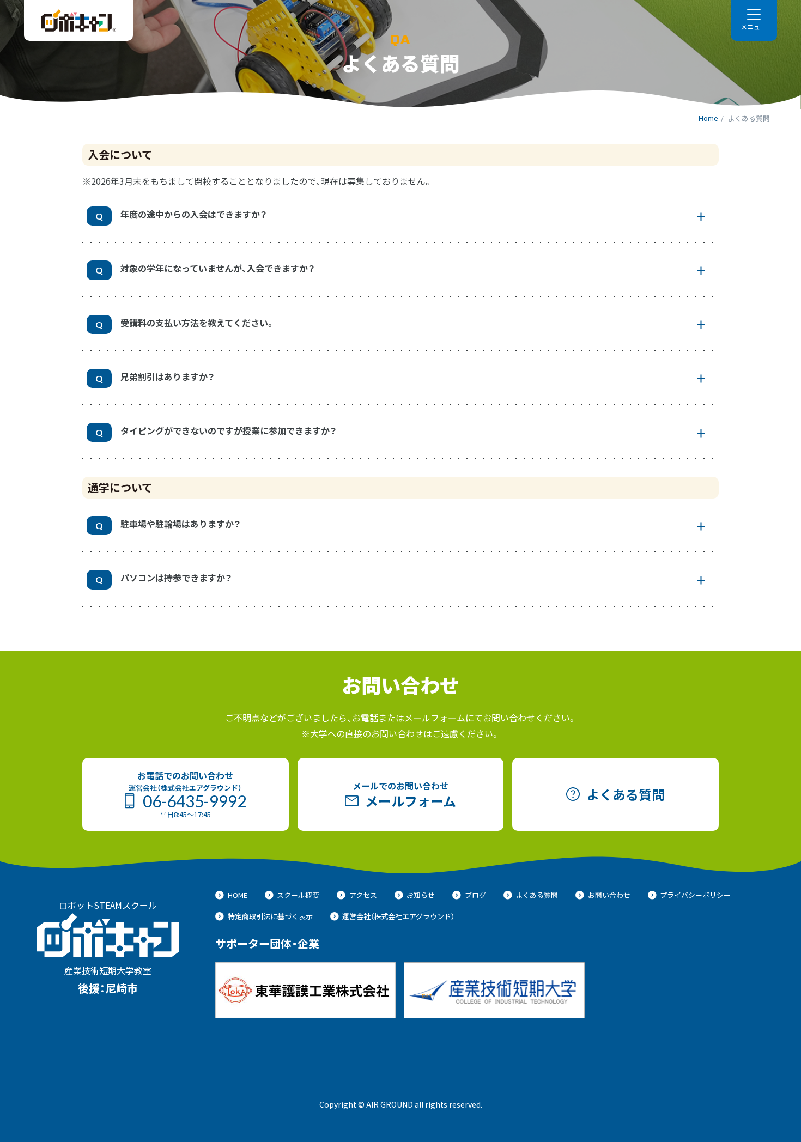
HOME (237, 895)
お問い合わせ (609, 895)
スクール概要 (298, 895)
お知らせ (420, 895)
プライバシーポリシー (695, 895)
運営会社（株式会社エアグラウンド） (398, 916)
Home (708, 118)
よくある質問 (536, 895)
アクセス (363, 895)
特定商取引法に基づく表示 (270, 916)
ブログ (475, 895)
